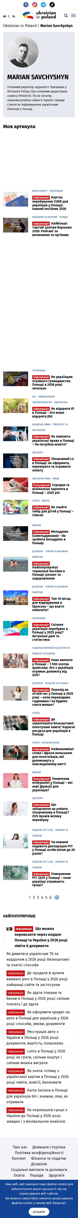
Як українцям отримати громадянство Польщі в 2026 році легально (52, 382)
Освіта (36, 500)
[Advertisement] (39, 157)
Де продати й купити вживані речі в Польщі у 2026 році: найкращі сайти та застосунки (37, 979)
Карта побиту (39, 191)
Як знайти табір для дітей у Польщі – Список (52, 511)
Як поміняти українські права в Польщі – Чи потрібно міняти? (53, 440)
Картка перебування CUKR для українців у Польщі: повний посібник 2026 (50, 203)
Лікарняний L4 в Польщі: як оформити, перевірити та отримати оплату (53, 464)
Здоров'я (37, 452)
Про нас (20, 1147)
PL (13, 16)
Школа (45, 500)
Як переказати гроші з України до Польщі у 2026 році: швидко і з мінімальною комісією (36, 1116)
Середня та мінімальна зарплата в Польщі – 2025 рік (50, 489)
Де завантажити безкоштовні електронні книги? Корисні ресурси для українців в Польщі (53, 726)
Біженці (36, 525)
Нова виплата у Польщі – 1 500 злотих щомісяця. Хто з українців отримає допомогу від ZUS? (52, 667)
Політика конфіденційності (39, 1152)
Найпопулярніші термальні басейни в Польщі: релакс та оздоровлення (48, 571)
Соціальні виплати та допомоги (51, 648)
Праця (55, 478)
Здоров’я (56, 1175)
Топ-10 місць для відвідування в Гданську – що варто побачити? (51, 604)
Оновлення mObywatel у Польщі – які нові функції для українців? (52, 784)
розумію (39, 1212)
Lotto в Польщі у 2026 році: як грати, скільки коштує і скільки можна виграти (35, 1057)
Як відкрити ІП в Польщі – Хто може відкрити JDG (53, 412)
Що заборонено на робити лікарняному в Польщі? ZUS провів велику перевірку (50, 812)
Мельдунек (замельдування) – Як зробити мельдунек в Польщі (50, 537)
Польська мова (50, 742)
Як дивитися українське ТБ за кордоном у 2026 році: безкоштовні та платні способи (37, 959)
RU (4, 16)
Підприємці (60, 402)
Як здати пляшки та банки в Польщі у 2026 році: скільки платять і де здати (37, 998)
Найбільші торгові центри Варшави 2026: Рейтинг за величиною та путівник (52, 229)
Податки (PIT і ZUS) (42, 830)
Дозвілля (37, 551)
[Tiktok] (52, 4)
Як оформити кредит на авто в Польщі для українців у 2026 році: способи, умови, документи (38, 1018)
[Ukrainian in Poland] (39, 15)
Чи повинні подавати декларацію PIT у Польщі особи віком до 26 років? (53, 847)
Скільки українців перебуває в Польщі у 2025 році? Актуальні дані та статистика (50, 632)
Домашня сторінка (48, 1147)
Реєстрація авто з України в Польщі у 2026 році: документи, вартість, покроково (34, 1037)
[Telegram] (43, 4)
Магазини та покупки (44, 217)
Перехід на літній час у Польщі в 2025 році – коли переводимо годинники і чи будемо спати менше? (52, 697)
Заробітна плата (41, 478)
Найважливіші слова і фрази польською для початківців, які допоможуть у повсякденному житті (53, 756)
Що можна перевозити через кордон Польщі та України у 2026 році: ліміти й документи (41, 937)
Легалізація (56, 191)
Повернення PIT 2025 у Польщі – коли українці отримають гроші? (51, 879)
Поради (63, 217)
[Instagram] (34, 4)
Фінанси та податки (43, 653)
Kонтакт (19, 1158)
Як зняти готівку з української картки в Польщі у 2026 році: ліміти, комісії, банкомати (37, 1077)
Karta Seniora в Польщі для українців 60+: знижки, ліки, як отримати (37, 1096)
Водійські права (41, 424)
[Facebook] (25, 4)
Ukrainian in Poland (20, 25)
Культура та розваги (56, 683)
